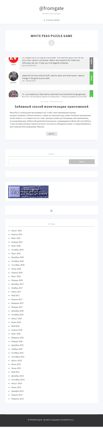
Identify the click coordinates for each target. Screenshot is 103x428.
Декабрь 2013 (17, 391)
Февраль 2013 (17, 398)
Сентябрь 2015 (17, 356)
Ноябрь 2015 (17, 349)
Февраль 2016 (17, 337)
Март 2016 (16, 333)
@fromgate (51, 8)
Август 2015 (16, 360)
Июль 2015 (16, 364)
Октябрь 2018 (17, 261)
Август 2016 (16, 318)
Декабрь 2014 (17, 376)
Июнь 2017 (16, 291)
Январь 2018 (17, 280)
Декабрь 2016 (17, 311)
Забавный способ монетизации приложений (52, 106)
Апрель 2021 (16, 234)
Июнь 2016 (16, 322)
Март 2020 (16, 245)
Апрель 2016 (16, 330)
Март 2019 (16, 253)
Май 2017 (15, 295)
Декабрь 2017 (17, 284)
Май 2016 (15, 326)
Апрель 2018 (16, 272)
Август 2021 (16, 230)
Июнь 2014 (16, 387)
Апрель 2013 (16, 395)
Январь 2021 (17, 242)
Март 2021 (16, 238)
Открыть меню (53, 20)
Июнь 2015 (16, 368)
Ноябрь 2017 (17, 288)
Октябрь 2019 (17, 249)
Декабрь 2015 (17, 345)
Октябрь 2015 (17, 353)
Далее (51, 134)
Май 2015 (15, 372)
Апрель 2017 (16, 299)
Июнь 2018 (16, 269)
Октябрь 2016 (17, 314)
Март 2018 (16, 276)
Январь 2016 (17, 341)
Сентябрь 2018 (17, 265)
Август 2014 (16, 383)
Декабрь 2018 (17, 257)
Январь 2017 (17, 307)
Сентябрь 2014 (17, 379)
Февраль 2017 (17, 303)
